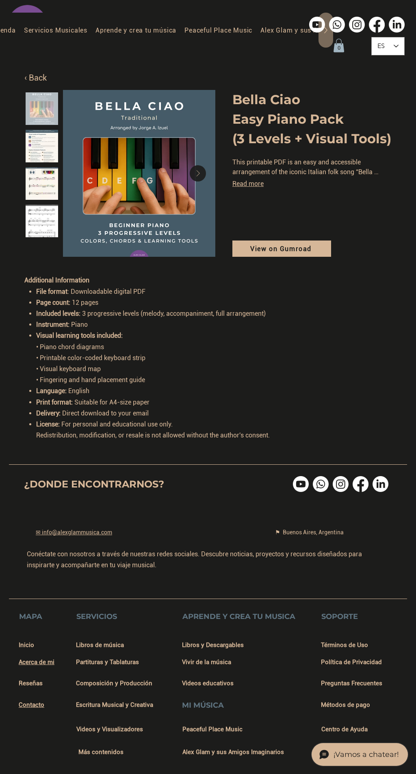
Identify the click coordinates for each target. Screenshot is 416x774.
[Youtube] (317, 25)
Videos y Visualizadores (109, 729)
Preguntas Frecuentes (351, 683)
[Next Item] (198, 173)
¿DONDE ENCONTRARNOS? (94, 484)
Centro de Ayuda (344, 729)
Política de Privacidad (351, 662)
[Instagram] (357, 25)
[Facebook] (377, 25)
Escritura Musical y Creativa (114, 704)
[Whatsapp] (337, 25)
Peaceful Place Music (212, 729)
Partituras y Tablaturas (107, 662)
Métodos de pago (345, 704)
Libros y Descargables (213, 645)
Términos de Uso (344, 645)
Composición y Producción (114, 683)
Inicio (26, 645)
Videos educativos (208, 683)
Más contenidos (101, 752)
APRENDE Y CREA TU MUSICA (238, 616)
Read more (248, 184)
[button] (338, 45)
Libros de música (100, 645)
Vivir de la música (206, 662)
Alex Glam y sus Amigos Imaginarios (233, 752)
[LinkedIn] (397, 25)
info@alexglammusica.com (77, 532)
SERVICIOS (96, 616)
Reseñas (31, 683)
